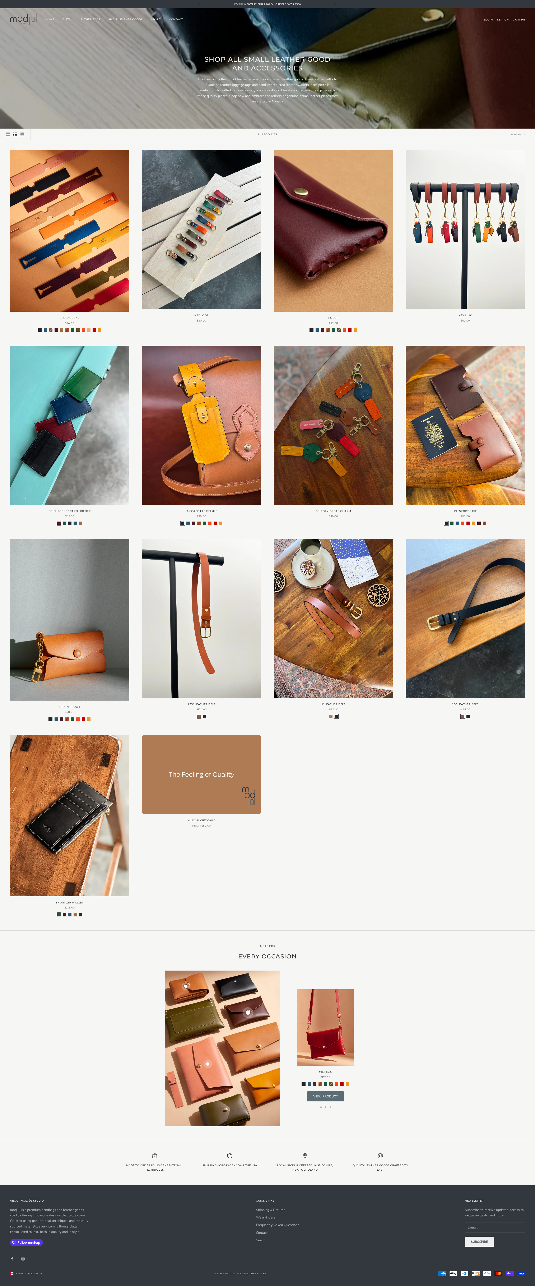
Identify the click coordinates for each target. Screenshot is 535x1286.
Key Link (465, 315)
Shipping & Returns (270, 1210)
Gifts (66, 19)
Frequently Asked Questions (277, 1225)
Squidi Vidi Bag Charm (333, 511)
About (156, 19)
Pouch (333, 317)
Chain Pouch (69, 706)
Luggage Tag (70, 317)
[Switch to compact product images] (22, 134)
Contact (176, 19)
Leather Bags (89, 19)
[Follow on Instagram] (23, 1259)
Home (50, 19)
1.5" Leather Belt (465, 704)
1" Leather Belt (333, 704)
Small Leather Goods (126, 19)
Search (261, 1240)
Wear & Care (265, 1217)
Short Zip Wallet (70, 902)
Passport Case (465, 511)
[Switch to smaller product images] (15, 134)
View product (325, 1096)
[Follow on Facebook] (12, 1259)
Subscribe (479, 1242)
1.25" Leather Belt (201, 704)
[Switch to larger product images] (8, 134)
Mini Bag (325, 1071)
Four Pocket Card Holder (70, 511)
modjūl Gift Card (202, 820)
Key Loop (201, 315)
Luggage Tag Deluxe (202, 511)
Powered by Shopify (251, 1273)
